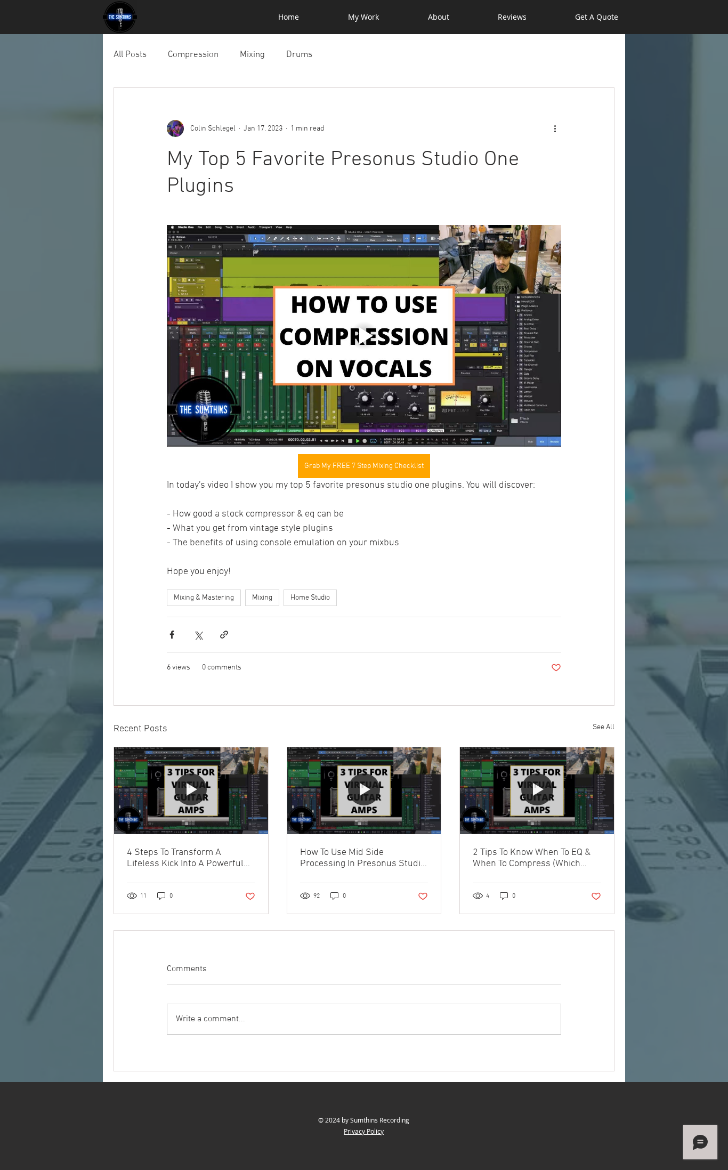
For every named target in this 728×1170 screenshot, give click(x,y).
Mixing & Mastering (204, 597)
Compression (193, 55)
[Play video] (364, 336)
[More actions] (554, 128)
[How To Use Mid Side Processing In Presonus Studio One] (364, 790)
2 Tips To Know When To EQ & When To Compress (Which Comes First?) (532, 858)
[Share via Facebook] (172, 635)
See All (603, 727)
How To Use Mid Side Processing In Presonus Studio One (362, 858)
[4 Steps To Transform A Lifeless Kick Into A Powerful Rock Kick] (191, 790)
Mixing (252, 55)
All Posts (130, 55)
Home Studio (310, 597)
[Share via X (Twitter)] (198, 635)
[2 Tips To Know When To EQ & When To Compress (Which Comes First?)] (537, 790)
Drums (299, 55)
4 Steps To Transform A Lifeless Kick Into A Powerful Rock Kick (185, 858)
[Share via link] (224, 635)
